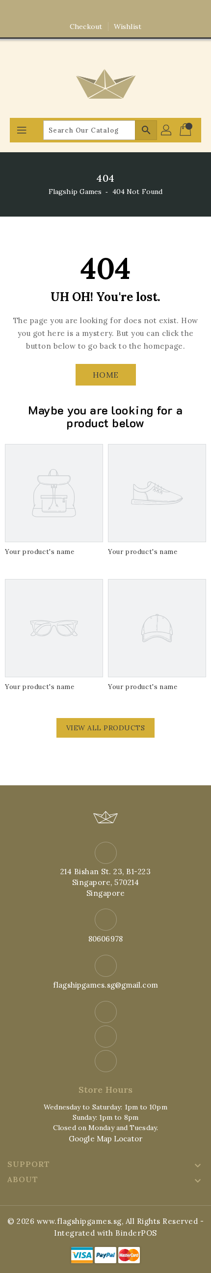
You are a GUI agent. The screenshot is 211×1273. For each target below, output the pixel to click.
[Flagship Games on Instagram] (105, 11)
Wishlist (127, 26)
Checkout (86, 26)
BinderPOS (136, 1233)
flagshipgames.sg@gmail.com (105, 985)
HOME (106, 375)
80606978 (105, 938)
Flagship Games (75, 191)
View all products (105, 727)
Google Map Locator (105, 1138)
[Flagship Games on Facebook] (86, 11)
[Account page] (167, 130)
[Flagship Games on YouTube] (124, 11)
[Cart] (186, 130)
